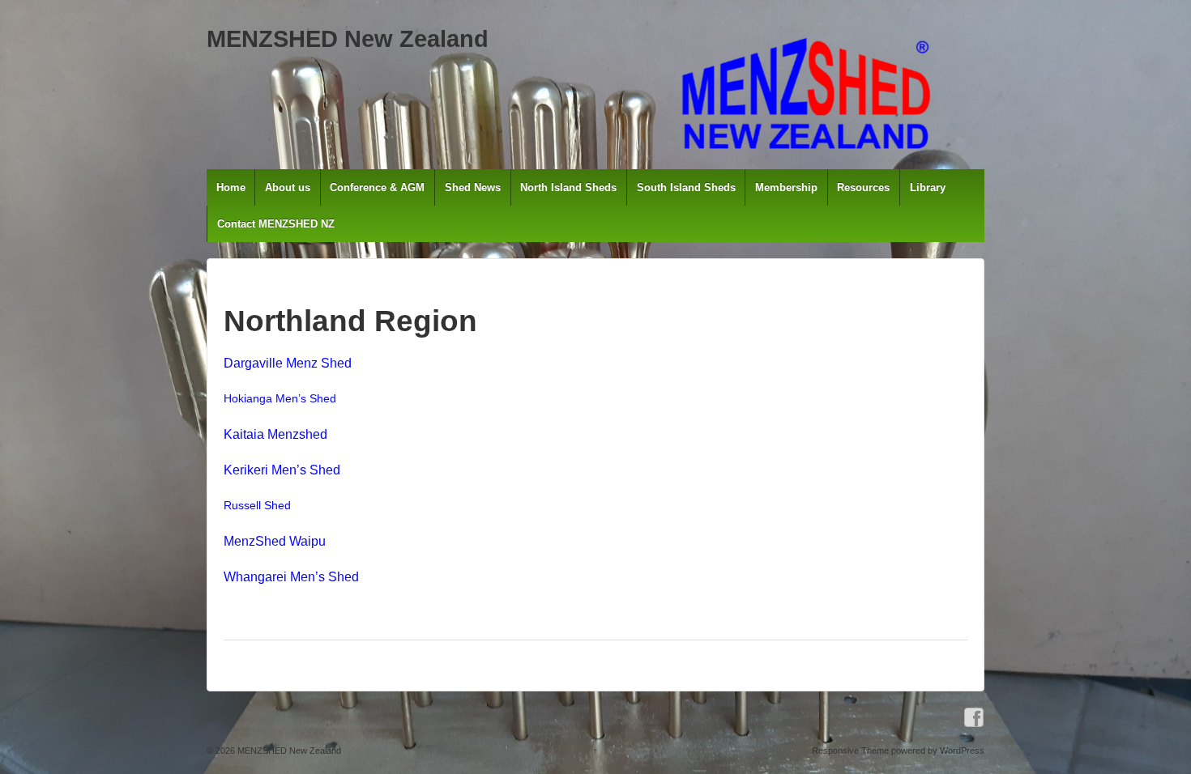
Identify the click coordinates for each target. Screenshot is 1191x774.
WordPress (962, 750)
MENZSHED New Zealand (348, 39)
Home (230, 187)
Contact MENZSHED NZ (276, 224)
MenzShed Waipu (275, 541)
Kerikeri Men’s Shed (282, 470)
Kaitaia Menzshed (275, 434)
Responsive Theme (850, 750)
